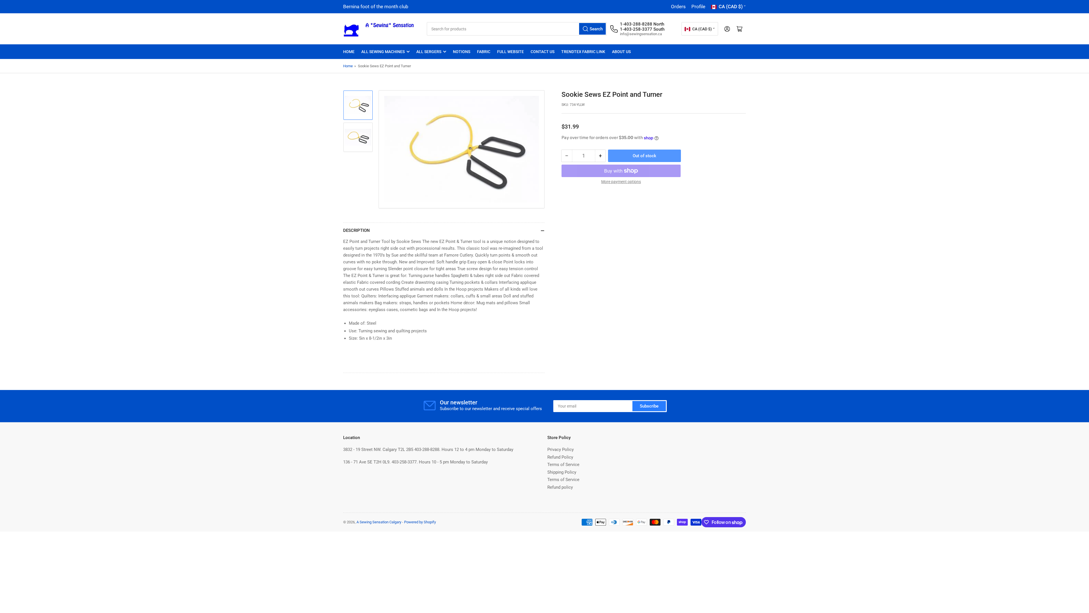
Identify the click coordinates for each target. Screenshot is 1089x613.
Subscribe (649, 406)
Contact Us (542, 51)
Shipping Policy (561, 472)
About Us (621, 51)
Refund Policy (560, 457)
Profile (698, 6)
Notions (461, 51)
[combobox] (517, 28)
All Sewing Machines (383, 51)
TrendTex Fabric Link (583, 51)
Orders (678, 6)
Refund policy (560, 487)
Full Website (510, 51)
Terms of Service (563, 464)
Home (348, 51)
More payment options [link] (621, 181)
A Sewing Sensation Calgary (378, 522)
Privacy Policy (560, 449)
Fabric (483, 51)
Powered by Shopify (420, 522)
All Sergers (428, 51)
